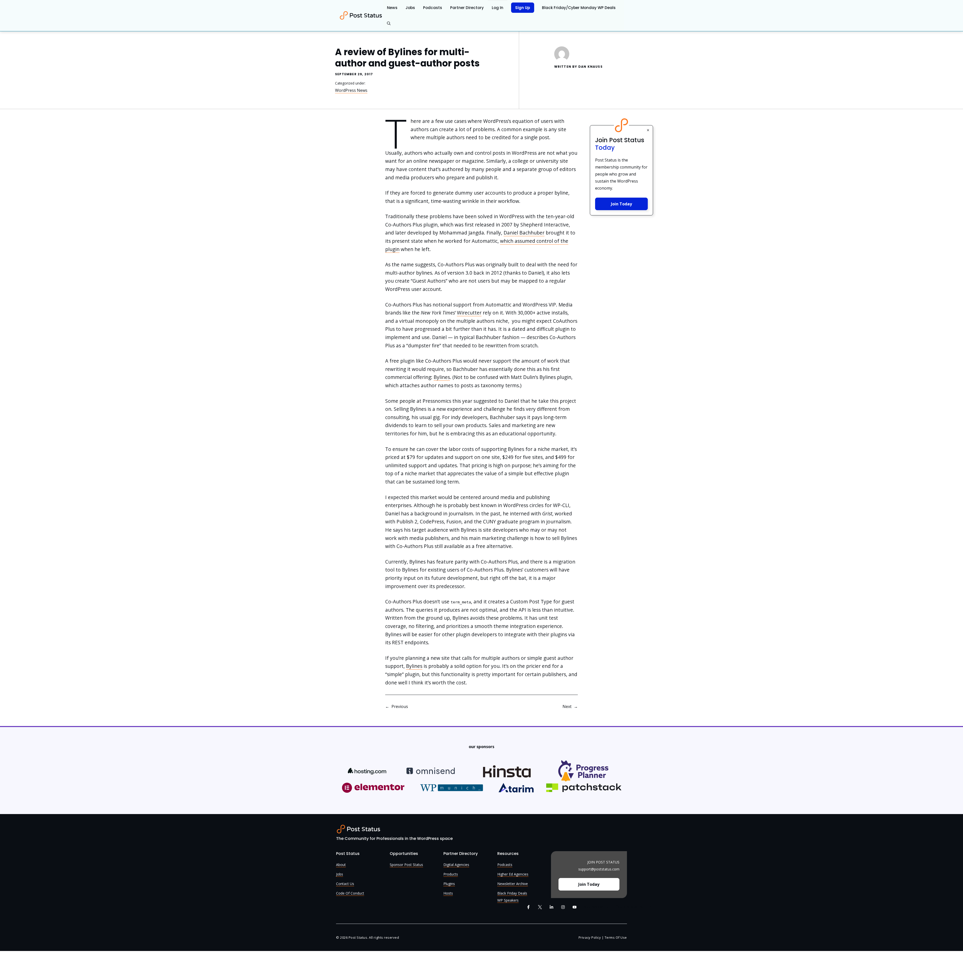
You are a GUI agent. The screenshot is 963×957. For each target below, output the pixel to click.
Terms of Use (616, 937)
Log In (497, 7)
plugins (449, 883)
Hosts (448, 893)
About (341, 864)
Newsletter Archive (512, 883)
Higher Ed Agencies (512, 874)
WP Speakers (508, 900)
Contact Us (345, 883)
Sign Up (522, 7)
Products (450, 874)
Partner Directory (467, 7)
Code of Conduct (350, 893)
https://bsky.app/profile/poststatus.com (614, 906)
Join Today (621, 204)
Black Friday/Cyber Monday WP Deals (579, 7)
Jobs (410, 7)
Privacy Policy (590, 937)
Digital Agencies (456, 864)
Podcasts (432, 7)
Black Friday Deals (512, 893)
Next (567, 706)
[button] (388, 23)
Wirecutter (469, 312)
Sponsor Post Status (406, 864)
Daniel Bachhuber (524, 232)
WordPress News (351, 90)
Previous (399, 706)
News (392, 7)
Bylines (442, 377)
